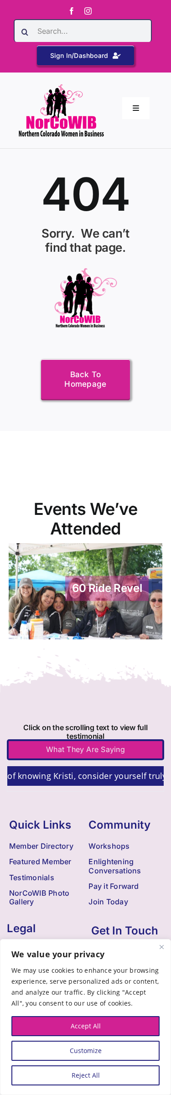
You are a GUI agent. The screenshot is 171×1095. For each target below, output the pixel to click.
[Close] (161, 946)
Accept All (86, 1026)
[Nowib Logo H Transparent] (61, 88)
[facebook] (71, 11)
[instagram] (88, 11)
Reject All (86, 1075)
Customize (86, 1050)
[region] (85, 1017)
